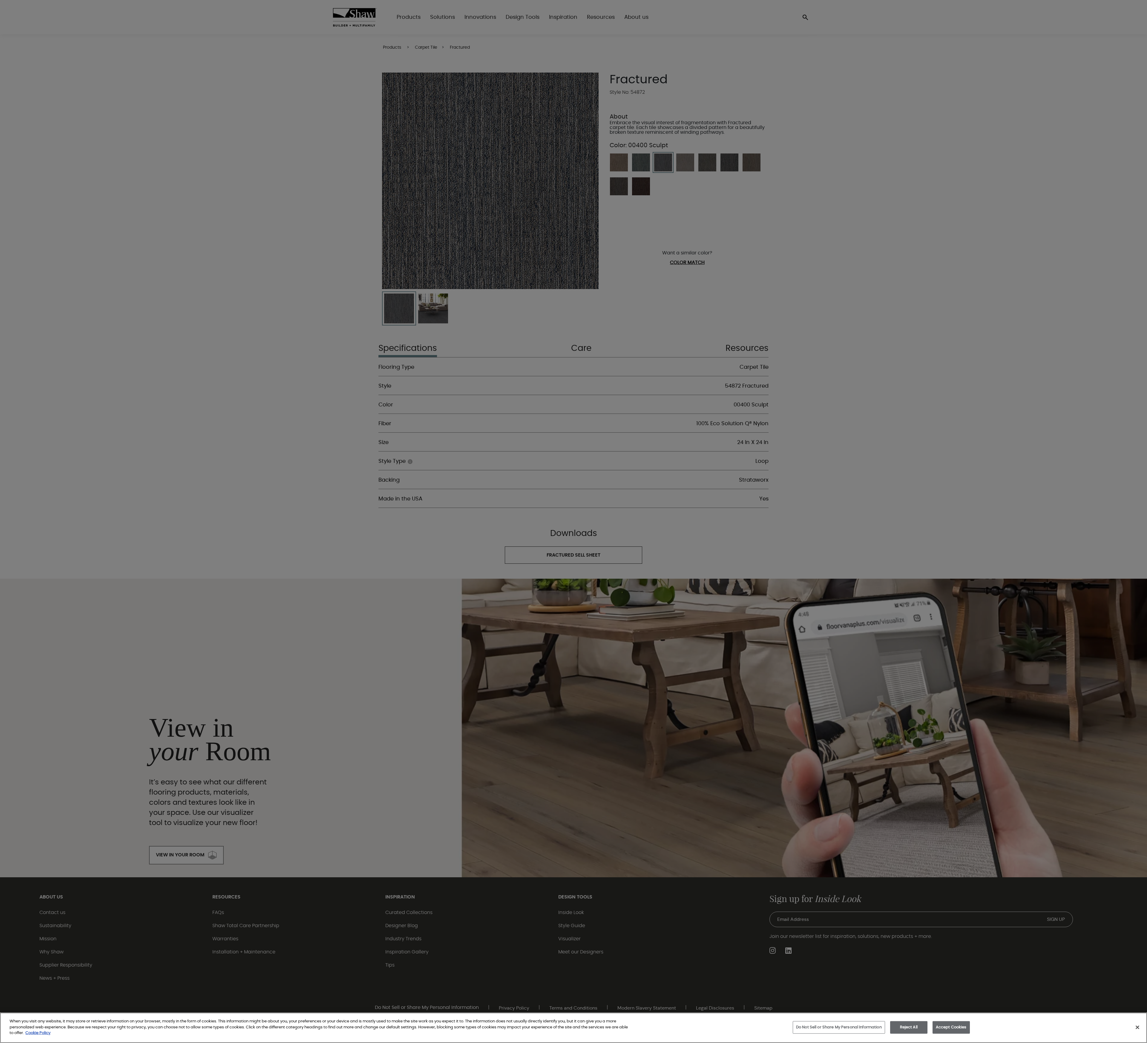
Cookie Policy (37, 1033)
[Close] (1137, 1027)
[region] (573, 1028)
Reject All (909, 1027)
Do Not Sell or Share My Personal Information (839, 1027)
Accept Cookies (951, 1027)
